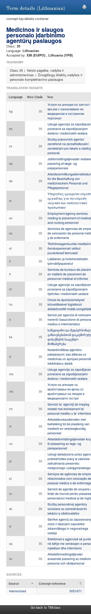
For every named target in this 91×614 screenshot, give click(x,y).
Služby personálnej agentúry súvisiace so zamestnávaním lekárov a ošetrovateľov (67, 508)
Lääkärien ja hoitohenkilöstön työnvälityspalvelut (68, 261)
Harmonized (17, 591)
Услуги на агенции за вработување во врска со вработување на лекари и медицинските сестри (66, 391)
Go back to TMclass (45, 607)
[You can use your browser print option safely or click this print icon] (84, 6)
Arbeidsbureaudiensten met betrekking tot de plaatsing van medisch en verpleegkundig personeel (68, 426)
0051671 (76, 591)
